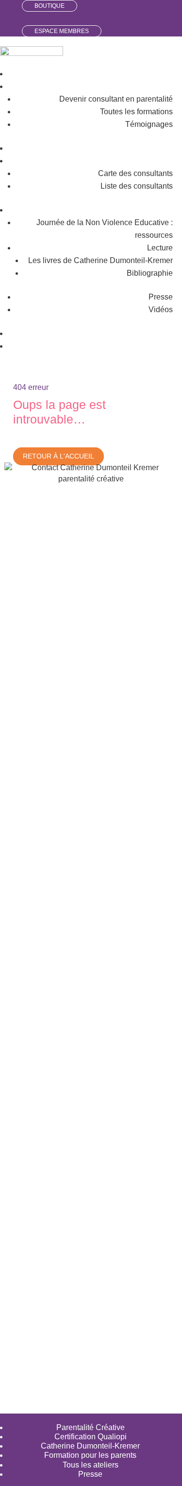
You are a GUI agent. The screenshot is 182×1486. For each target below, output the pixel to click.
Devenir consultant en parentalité (116, 99)
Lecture (160, 248)
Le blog (160, 333)
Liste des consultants (136, 186)
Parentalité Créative (90, 1427)
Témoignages (149, 124)
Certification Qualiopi (90, 1437)
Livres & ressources (139, 210)
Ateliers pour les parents (131, 148)
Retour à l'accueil (58, 456)
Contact (159, 346)
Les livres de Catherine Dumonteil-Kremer (100, 260)
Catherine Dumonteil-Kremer (90, 1446)
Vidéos (161, 309)
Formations (153, 86)
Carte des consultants (135, 173)
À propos (157, 74)
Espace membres (61, 31)
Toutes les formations (136, 111)
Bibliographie (150, 273)
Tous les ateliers (90, 1465)
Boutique (49, 5)
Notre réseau (150, 161)
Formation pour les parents (90, 1455)
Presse (161, 297)
